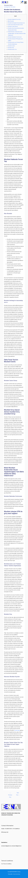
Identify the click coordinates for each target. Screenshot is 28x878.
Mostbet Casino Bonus (13, 26)
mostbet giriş (17, 730)
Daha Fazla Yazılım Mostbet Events (15, 24)
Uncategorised (7, 6)
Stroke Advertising (16, 874)
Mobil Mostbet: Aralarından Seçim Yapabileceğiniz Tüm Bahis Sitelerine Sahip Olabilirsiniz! (17, 33)
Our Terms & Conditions (6, 863)
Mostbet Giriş (11, 47)
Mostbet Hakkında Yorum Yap (14, 19)
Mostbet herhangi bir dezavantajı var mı (16, 22)
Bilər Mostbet (11, 21)
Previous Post (10, 793)
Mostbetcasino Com (12, 49)
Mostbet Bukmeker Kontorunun (15, 37)
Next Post (18, 793)
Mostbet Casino (11, 45)
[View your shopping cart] (21, 2)
